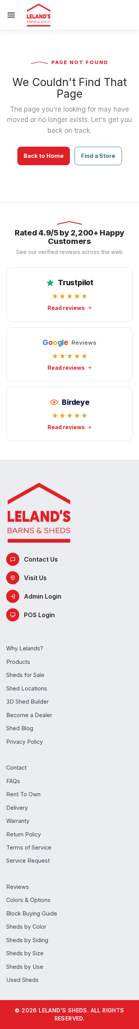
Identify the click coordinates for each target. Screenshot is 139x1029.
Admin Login (42, 596)
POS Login (39, 615)
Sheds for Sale (25, 675)
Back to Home (44, 155)
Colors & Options (28, 900)
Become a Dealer (29, 715)
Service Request (28, 860)
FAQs (13, 781)
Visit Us (35, 578)
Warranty (17, 820)
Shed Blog (19, 728)
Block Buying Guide (31, 913)
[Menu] (11, 15)
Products (18, 661)
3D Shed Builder (27, 701)
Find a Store (98, 155)
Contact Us (41, 559)
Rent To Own (23, 794)
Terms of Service (28, 847)
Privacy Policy (24, 741)
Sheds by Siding (27, 940)
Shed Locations (26, 688)
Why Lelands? (24, 648)
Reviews (17, 886)
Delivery (17, 807)
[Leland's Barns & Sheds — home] (38, 15)
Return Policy (23, 834)
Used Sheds (22, 980)
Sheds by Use (24, 966)
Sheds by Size (25, 953)
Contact (16, 767)
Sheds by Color (26, 926)
